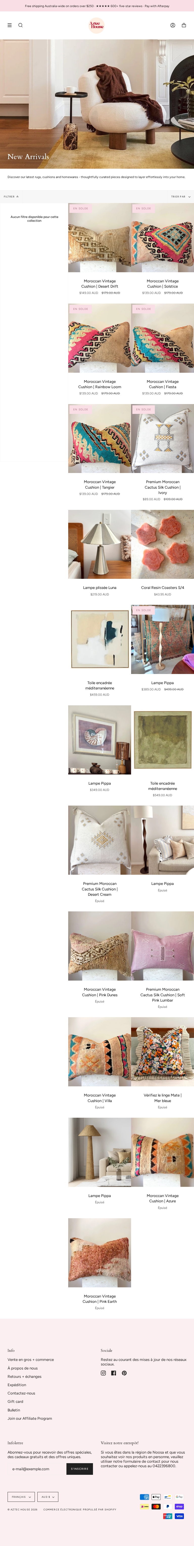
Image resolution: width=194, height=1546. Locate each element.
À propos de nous (23, 1368)
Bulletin (14, 1410)
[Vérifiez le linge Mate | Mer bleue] (162, 1051)
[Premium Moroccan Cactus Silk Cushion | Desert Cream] (99, 840)
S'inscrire (79, 1468)
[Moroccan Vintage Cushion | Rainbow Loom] (99, 338)
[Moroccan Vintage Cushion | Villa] (99, 1051)
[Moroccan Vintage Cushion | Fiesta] (162, 338)
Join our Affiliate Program (30, 1418)
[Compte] (172, 25)
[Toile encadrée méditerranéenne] (99, 639)
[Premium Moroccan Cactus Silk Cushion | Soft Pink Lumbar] (162, 946)
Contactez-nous (21, 1393)
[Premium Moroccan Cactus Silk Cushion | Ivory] (162, 438)
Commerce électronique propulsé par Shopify (80, 1509)
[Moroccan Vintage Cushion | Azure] (162, 1152)
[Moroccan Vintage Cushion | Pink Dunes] (99, 946)
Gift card (15, 1401)
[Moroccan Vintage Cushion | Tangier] (99, 438)
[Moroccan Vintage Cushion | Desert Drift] (99, 237)
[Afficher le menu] (11, 25)
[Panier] (183, 25)
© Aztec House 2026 (23, 1509)
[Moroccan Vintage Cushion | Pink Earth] (99, 1252)
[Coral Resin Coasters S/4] (162, 544)
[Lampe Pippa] (162, 639)
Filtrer (9, 196)
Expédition (17, 1385)
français (19, 1496)
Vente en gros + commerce (31, 1359)
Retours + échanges (24, 1376)
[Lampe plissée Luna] (99, 544)
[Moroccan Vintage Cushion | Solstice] (162, 237)
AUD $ (46, 1496)
